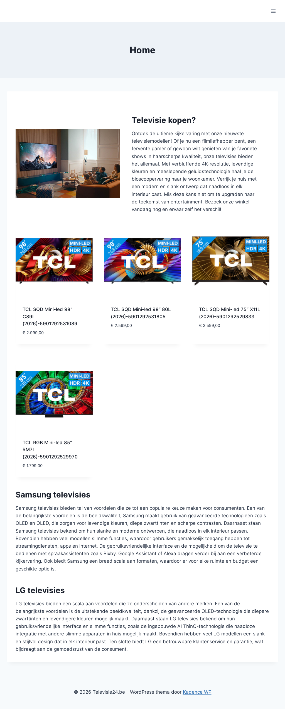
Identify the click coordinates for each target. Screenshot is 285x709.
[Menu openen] (273, 11)
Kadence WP (197, 692)
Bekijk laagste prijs (134, 342)
